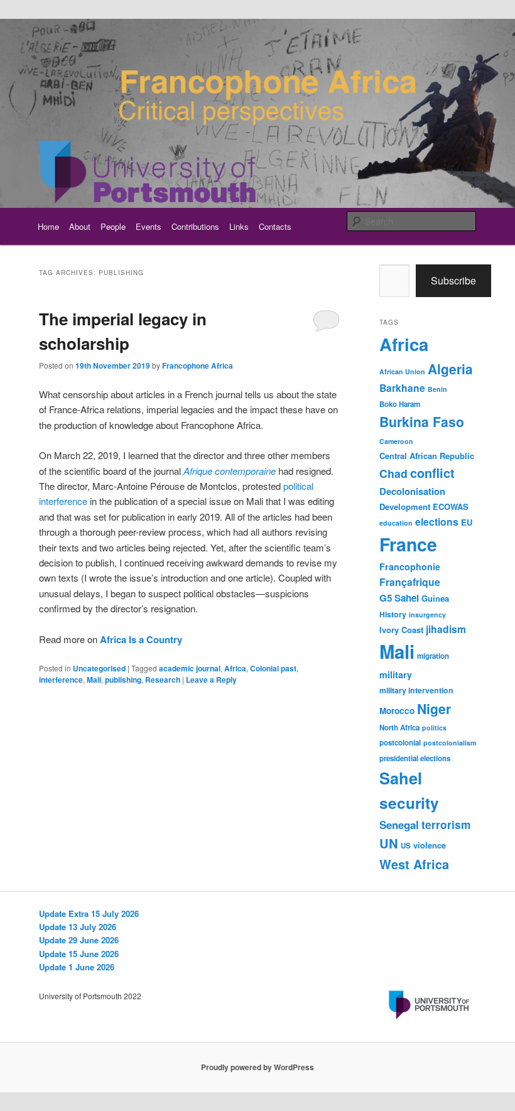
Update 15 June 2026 (79, 954)
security (409, 802)
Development (404, 506)
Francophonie (409, 566)
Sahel (400, 777)
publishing (123, 679)
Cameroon (396, 441)
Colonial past (273, 668)
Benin (437, 389)
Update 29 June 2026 (79, 940)
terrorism (445, 824)
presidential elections (414, 758)
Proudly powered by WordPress (257, 1067)
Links (239, 226)
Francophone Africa (197, 365)
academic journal (189, 668)
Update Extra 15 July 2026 (89, 913)
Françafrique (409, 582)
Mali (94, 679)
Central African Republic (426, 456)
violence (429, 845)
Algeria (450, 368)
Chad (393, 473)
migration (433, 656)
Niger (434, 708)
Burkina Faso (421, 421)
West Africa (414, 864)
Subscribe (453, 280)
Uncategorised (99, 668)
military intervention (416, 690)
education (396, 523)
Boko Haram (399, 404)
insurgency (427, 614)
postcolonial (400, 742)
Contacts (275, 226)
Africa (235, 668)
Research (162, 679)
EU (466, 522)
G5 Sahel (399, 598)
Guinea (435, 598)
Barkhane (402, 388)
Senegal (399, 824)
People (113, 226)
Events (148, 226)
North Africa (399, 727)
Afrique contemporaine (229, 470)
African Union (402, 371)
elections (436, 521)
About (79, 226)
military (395, 674)
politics (434, 727)
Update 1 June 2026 (76, 967)
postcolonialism (449, 742)
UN (388, 843)
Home (48, 226)
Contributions (195, 226)
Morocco (397, 711)
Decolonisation (412, 491)
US (406, 845)
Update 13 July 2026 (77, 927)
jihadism (446, 629)
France (408, 544)
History (392, 614)
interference (61, 679)
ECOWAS (451, 506)
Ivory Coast (401, 630)
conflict (432, 473)
